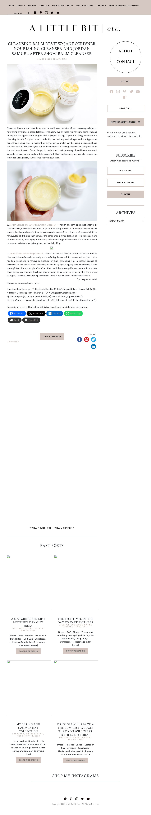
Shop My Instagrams (62, 6)
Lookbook (18, 628)
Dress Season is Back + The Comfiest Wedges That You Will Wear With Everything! (75, 729)
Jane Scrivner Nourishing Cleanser (26, 253)
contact (125, 62)
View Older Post (63, 527)
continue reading (28, 651)
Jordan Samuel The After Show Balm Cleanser (32, 224)
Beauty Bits (60, 59)
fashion (32, 6)
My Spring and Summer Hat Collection (28, 727)
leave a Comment (51, 336)
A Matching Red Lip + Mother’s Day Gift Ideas (28, 622)
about (125, 51)
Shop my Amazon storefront (124, 6)
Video (20, 736)
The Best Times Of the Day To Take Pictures (75, 620)
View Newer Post (41, 527)
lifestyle (44, 6)
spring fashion (34, 628)
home (11, 6)
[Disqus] (52, 397)
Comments (13, 341)
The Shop (101, 6)
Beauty (21, 6)
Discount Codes (84, 6)
